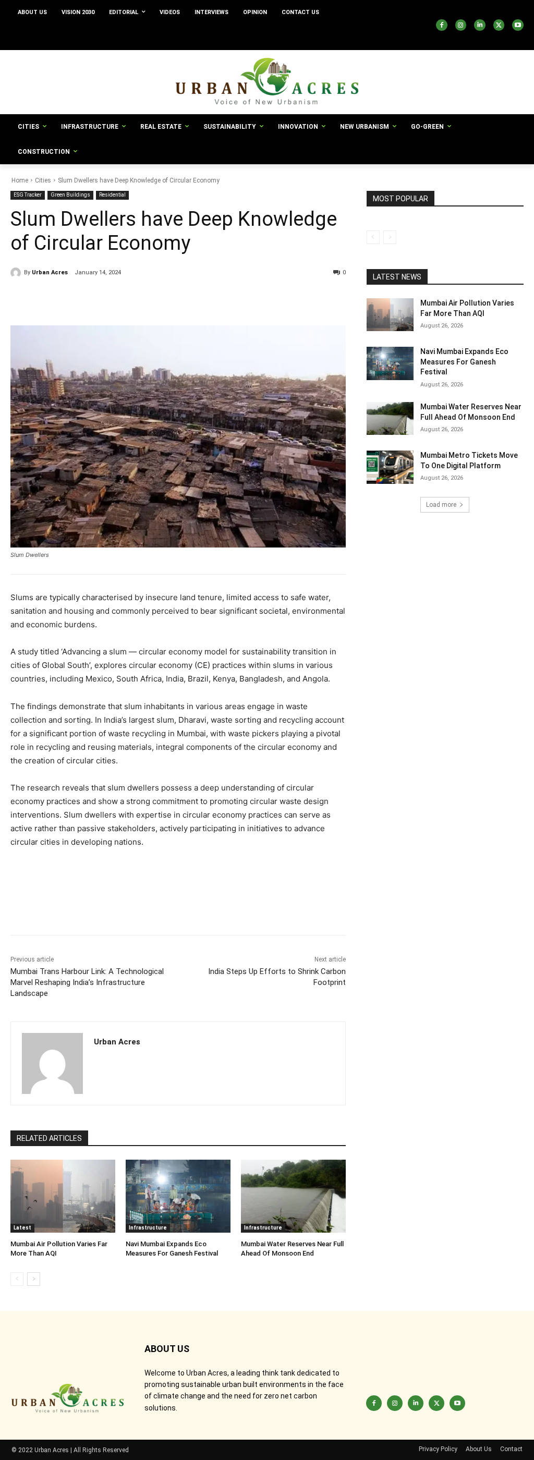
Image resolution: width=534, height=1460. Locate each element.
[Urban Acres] (17, 272)
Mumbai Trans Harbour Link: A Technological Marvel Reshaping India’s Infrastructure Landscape (87, 982)
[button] (382, 37)
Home (19, 180)
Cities (43, 180)
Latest (22, 1228)
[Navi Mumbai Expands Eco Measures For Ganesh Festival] (178, 1196)
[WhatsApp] (116, 299)
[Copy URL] (20, 299)
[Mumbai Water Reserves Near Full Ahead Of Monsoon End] (293, 1196)
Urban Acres (50, 272)
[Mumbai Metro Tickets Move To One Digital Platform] (390, 467)
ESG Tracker (28, 195)
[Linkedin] (480, 25)
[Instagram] (461, 25)
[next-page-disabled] (389, 237)
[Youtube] (518, 25)
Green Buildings (70, 195)
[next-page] (33, 1279)
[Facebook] (441, 25)
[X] (499, 25)
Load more (441, 504)
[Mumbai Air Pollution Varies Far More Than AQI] (62, 1196)
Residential (112, 195)
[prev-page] (16, 1279)
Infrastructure (148, 1228)
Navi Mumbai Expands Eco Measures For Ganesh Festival (464, 361)
